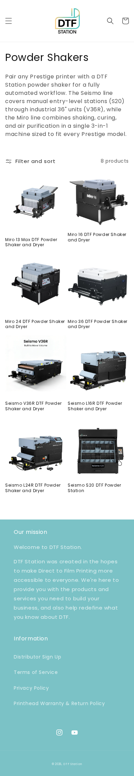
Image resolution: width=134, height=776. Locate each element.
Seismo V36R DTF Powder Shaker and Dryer (33, 406)
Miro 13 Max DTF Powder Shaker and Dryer (31, 242)
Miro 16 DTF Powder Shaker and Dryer (97, 237)
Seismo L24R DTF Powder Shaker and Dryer (32, 488)
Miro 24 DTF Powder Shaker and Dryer (35, 324)
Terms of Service (36, 672)
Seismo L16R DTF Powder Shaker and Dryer (95, 406)
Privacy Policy (31, 688)
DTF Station (72, 764)
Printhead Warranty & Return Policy (59, 703)
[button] (8, 20)
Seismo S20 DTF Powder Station (94, 488)
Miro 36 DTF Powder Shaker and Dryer (97, 324)
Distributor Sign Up (37, 656)
